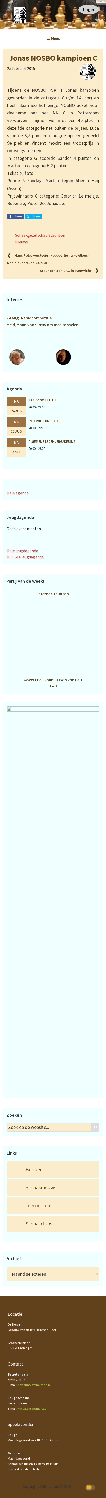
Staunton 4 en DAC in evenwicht (65, 270)
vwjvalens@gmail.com (33, 1408)
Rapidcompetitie (42, 400)
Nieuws (21, 242)
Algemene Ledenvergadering (52, 441)
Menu (55, 38)
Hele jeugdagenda (22, 550)
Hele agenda (18, 492)
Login (88, 9)
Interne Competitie (45, 421)
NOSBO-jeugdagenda (25, 556)
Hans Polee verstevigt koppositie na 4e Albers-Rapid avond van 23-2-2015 (48, 259)
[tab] (53, 1169)
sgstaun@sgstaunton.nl (34, 1385)
